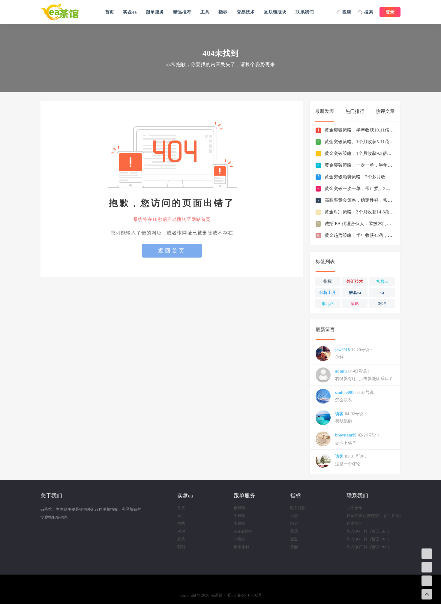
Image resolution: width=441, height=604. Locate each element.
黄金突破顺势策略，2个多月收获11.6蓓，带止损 (373, 176)
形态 (294, 515)
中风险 (239, 515)
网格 (181, 523)
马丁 (181, 515)
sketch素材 (243, 531)
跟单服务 (155, 12)
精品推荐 (182, 12)
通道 (294, 539)
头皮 (181, 508)
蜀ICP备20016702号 (244, 595)
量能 (294, 547)
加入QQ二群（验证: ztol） (369, 539)
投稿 (346, 12)
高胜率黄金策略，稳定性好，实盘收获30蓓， (370, 200)
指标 (222, 12)
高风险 (239, 523)
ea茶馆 (66, 12)
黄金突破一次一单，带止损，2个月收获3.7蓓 (369, 188)
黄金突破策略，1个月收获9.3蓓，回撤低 (365, 153)
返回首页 (172, 251)
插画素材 (241, 547)
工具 (204, 12)
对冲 (181, 531)
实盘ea (130, 12)
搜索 (368, 12)
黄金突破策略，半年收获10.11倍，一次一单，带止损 (377, 130)
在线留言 (354, 523)
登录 (390, 12)
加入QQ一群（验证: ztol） (369, 531)
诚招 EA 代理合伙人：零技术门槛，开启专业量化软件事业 (383, 223)
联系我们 (305, 12)
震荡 (294, 531)
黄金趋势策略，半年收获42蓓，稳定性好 (365, 235)
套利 (181, 547)
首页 (109, 12)
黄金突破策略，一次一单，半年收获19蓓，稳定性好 (376, 165)
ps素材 (239, 539)
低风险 (239, 508)
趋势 (181, 539)
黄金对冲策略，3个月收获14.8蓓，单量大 (366, 212)
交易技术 (246, 12)
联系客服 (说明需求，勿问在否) (373, 515)
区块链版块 (275, 12)
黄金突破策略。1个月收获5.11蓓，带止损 (366, 141)
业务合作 (354, 508)
